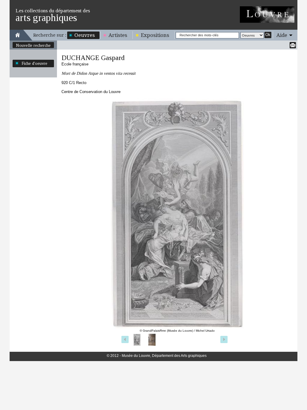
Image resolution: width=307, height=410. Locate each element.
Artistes (118, 35)
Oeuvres (84, 35)
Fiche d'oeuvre (34, 63)
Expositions (155, 35)
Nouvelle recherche (33, 45)
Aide (281, 35)
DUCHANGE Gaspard (93, 58)
